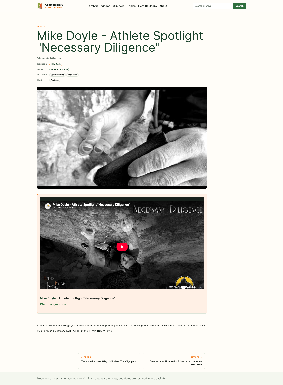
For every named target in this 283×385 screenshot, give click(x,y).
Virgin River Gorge (59, 69)
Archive (94, 6)
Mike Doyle (56, 64)
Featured (55, 80)
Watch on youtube (53, 304)
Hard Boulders (147, 6)
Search (240, 5)
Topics (131, 6)
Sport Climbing (57, 75)
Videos (105, 6)
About (163, 6)
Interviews (72, 75)
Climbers (118, 6)
